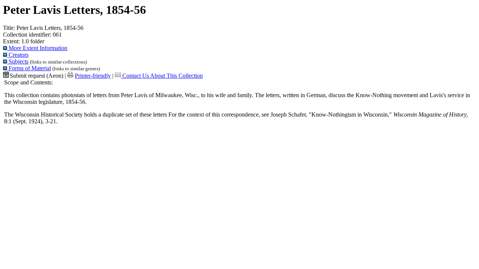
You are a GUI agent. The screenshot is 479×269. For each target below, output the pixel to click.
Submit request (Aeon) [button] (36, 75)
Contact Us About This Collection (162, 75)
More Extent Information (37, 48)
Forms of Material (29, 68)
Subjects (17, 61)
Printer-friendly (93, 75)
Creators (17, 55)
